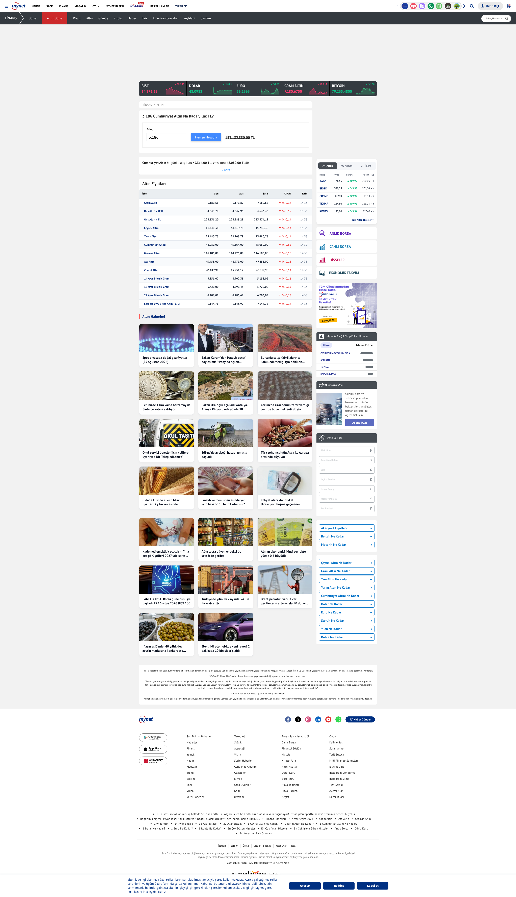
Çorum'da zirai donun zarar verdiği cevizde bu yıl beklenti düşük (285, 407)
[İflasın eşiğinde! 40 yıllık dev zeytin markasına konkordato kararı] (166, 627)
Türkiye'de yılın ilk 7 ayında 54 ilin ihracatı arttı (225, 601)
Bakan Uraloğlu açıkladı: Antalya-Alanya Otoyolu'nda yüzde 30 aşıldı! (225, 407)
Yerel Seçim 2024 (302, 819)
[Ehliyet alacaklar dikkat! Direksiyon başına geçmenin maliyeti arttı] (285, 481)
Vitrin (237, 754)
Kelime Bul (335, 742)
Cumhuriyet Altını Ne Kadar (340, 596)
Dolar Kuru (288, 772)
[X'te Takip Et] (298, 719)
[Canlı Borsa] (440, 6)
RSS (293, 845)
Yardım (234, 845)
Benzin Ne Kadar (332, 536)
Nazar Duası (336, 797)
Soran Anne (336, 748)
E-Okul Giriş (336, 766)
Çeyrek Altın (151, 228)
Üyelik (245, 845)
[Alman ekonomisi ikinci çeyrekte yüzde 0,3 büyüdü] (285, 532)
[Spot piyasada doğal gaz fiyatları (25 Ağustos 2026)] (166, 338)
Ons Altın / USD (153, 211)
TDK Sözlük (336, 785)
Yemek (191, 754)
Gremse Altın (152, 253)
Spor (189, 785)
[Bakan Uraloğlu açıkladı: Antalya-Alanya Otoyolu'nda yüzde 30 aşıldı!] (225, 385)
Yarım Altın (150, 236)
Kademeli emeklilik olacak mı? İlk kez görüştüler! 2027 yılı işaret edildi (166, 553)
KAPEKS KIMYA (328, 373)
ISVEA (322, 181)
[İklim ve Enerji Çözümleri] (449, 6)
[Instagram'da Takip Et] (308, 719)
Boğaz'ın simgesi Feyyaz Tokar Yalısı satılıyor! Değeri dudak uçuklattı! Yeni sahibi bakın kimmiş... (200, 819)
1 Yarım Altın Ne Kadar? (299, 823)
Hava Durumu (290, 791)
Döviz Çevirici (334, 438)
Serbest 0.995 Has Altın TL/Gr (162, 304)
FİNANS (11, 18)
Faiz (144, 18)
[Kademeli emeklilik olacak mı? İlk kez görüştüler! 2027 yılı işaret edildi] (166, 532)
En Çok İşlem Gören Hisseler (311, 828)
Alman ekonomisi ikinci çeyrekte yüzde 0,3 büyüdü (283, 553)
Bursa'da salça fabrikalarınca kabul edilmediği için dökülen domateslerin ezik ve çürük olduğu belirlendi (281, 359)
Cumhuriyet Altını (155, 244)
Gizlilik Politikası (262, 845)
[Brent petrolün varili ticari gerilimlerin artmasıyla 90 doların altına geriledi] (285, 579)
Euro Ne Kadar (331, 612)
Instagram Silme (339, 779)
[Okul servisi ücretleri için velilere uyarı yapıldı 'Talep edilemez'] (166, 433)
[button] (6, 6)
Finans (191, 748)
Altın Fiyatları (290, 766)
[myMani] (137, 6)
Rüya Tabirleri (290, 785)
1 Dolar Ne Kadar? (154, 828)
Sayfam (206, 18)
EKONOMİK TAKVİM (344, 272)
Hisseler (286, 754)
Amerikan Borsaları (166, 18)
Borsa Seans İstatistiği (295, 736)
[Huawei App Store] (153, 761)
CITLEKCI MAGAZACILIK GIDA (335, 353)
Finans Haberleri (276, 819)
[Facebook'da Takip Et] (288, 719)
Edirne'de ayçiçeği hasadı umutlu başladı (224, 454)
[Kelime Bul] (431, 6)
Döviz (77, 18)
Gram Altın (150, 203)
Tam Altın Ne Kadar (334, 579)
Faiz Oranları (264, 833)
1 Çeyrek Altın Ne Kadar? (263, 823)
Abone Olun (359, 422)
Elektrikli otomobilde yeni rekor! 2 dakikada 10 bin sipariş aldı (226, 648)
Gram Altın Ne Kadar (335, 571)
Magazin (192, 766)
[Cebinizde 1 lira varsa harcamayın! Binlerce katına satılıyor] (166, 385)
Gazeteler (240, 772)
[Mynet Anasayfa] (19, 5)
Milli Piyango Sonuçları (343, 760)
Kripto (118, 18)
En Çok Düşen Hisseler (241, 828)
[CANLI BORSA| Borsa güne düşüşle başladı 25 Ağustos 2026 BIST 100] (166, 579)
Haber (132, 18)
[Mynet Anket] (405, 6)
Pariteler (244, 833)
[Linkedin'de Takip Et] (318, 719)
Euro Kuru (288, 779)
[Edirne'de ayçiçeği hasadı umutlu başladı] (225, 433)
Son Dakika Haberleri (199, 736)
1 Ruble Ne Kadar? (210, 828)
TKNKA (323, 203)
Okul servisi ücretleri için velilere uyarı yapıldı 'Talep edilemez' (165, 454)
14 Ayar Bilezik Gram (156, 278)
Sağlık (238, 742)
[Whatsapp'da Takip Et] (338, 719)
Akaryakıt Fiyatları (334, 528)
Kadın (190, 760)
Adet (150, 129)
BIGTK (323, 188)
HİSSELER (337, 260)
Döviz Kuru (361, 828)
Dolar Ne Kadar (331, 604)
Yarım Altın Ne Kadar (335, 587)
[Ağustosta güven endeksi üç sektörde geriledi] (225, 532)
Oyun (332, 736)
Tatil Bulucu (336, 754)
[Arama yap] (471, 6)
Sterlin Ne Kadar (332, 620)
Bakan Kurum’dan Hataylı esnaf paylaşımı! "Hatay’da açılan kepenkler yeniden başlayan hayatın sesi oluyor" (223, 359)
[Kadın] (457, 6)
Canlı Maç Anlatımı (245, 766)
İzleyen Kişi (362, 345)
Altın (89, 18)
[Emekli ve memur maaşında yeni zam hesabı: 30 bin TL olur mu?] (225, 481)
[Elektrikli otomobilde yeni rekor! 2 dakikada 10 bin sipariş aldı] (225, 627)
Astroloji (239, 748)
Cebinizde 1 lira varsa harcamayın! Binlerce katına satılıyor (166, 407)
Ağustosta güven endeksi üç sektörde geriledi (221, 553)
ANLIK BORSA (340, 233)
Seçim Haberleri (243, 760)
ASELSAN (325, 360)
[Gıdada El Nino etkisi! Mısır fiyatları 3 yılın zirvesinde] (166, 481)
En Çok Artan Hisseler (274, 828)
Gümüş (103, 18)
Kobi (237, 791)
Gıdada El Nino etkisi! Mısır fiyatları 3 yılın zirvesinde (161, 502)
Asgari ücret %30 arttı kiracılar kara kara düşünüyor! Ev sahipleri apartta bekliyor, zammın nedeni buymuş (289, 814)
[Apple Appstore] (153, 749)
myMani (189, 18)
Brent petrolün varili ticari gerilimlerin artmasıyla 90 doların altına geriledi (284, 601)
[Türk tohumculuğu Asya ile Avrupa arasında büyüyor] (285, 433)
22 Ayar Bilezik (232, 823)
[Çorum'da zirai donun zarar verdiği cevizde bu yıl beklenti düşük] (285, 385)
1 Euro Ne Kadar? (182, 828)
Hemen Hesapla (206, 137)
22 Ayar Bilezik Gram (156, 295)
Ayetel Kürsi (336, 791)
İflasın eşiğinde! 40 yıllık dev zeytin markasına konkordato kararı (163, 648)
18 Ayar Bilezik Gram (156, 287)
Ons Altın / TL (152, 219)
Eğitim (191, 779)
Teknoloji (240, 736)
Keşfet (285, 797)
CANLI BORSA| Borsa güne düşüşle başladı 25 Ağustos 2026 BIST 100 (166, 601)
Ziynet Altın (151, 270)
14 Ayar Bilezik (184, 823)
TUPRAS (324, 366)
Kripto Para (289, 760)
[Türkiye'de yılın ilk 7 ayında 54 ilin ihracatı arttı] (225, 579)
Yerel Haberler (195, 797)
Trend (190, 772)
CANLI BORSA (340, 246)
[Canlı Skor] (423, 6)
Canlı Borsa (289, 742)
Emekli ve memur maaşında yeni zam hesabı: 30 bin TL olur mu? (224, 502)
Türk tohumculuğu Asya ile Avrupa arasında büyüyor (285, 454)
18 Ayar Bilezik (208, 823)
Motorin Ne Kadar (333, 545)
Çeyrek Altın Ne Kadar (336, 563)
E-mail (238, 779)
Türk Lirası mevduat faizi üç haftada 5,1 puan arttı (187, 814)
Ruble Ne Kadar (332, 637)
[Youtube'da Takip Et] (328, 719)
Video (190, 791)
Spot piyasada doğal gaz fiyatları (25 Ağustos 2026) (165, 359)
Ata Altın (149, 261)
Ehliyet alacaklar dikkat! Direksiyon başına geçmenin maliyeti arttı (280, 502)
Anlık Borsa (54, 18)
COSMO (323, 196)
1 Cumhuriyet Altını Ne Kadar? (338, 823)
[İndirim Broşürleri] (414, 6)
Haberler (192, 742)
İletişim (222, 845)
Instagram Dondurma (342, 772)
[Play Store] (153, 737)
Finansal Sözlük (291, 748)
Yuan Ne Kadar (331, 629)
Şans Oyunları (242, 785)
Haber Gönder (362, 719)
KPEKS (323, 211)
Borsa (32, 18)
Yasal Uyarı (281, 845)
